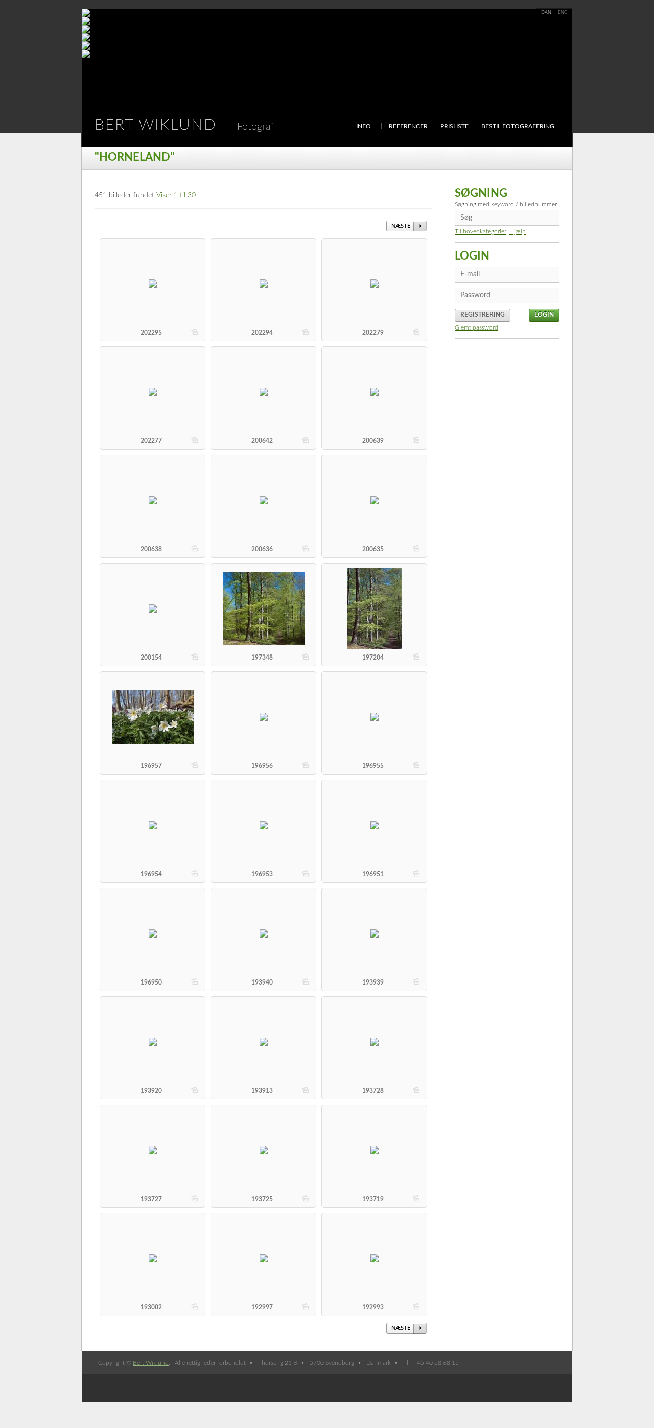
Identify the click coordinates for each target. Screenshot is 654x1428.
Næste (400, 226)
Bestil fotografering (517, 126)
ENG (563, 12)
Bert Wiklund (184, 125)
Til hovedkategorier (480, 231)
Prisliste (454, 126)
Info (363, 126)
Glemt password (476, 327)
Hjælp (517, 231)
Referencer (408, 126)
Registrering (482, 315)
